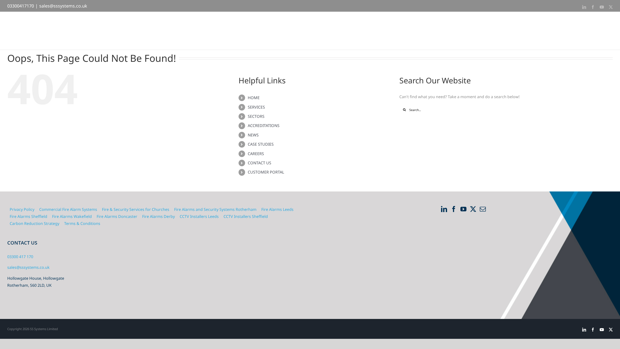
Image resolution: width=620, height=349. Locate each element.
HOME (254, 97)
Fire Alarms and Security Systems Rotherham (215, 209)
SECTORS (256, 116)
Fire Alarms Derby (158, 216)
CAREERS (256, 153)
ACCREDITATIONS (263, 125)
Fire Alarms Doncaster (117, 216)
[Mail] (483, 209)
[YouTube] (463, 209)
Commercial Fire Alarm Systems (68, 209)
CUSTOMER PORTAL (266, 172)
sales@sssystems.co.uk (63, 6)
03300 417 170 (20, 256)
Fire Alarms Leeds (277, 209)
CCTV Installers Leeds (199, 216)
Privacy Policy (22, 209)
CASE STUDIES (261, 144)
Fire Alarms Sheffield (28, 216)
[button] (605, 24)
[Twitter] (473, 209)
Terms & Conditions (82, 223)
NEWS (253, 135)
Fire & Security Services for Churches (135, 209)
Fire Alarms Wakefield (72, 216)
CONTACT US (259, 163)
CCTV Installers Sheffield (246, 216)
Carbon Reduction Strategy (34, 223)
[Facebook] (454, 209)
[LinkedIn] (444, 209)
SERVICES (256, 107)
